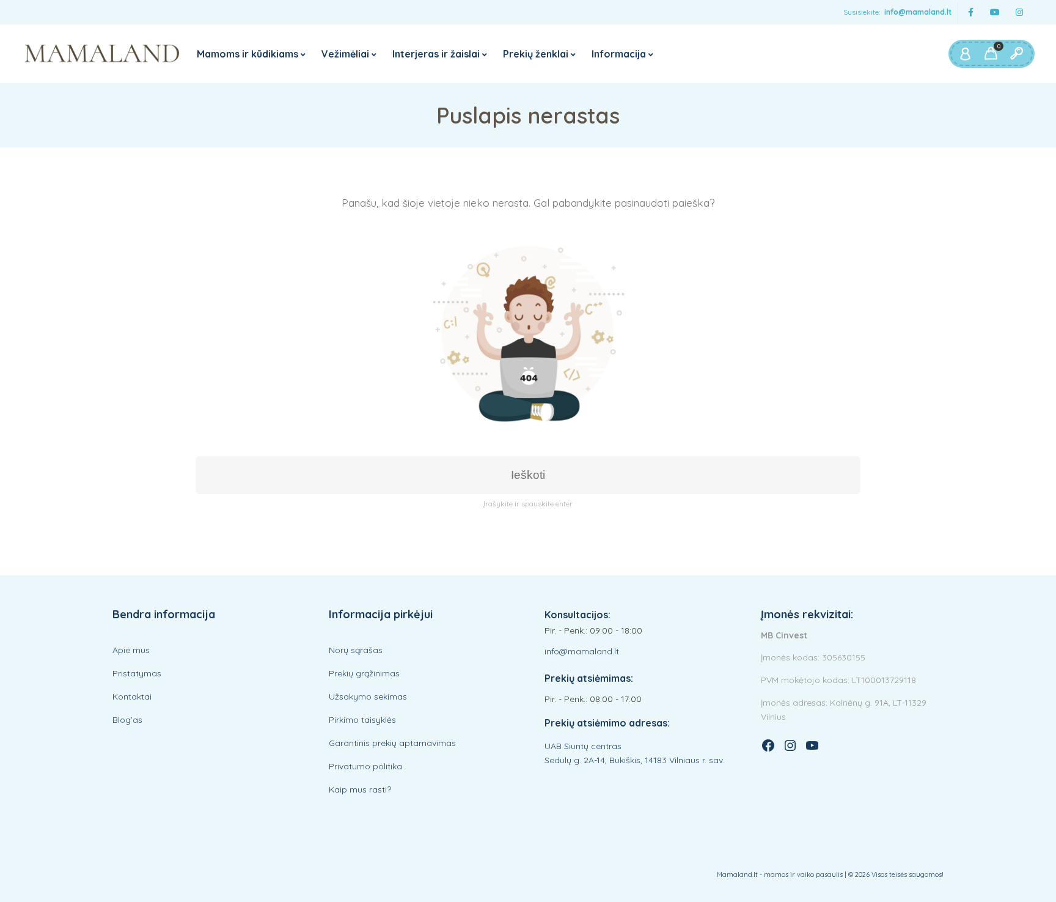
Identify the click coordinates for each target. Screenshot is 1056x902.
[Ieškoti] (1016, 53)
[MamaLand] (102, 54)
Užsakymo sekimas (368, 696)
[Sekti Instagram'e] (1019, 12)
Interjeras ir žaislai (436, 54)
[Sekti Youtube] (995, 12)
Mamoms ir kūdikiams (247, 54)
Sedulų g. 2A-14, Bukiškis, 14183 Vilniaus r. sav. (634, 760)
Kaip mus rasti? (360, 789)
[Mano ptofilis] (965, 53)
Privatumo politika (365, 766)
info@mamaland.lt (918, 12)
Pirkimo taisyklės (362, 719)
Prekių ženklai (535, 54)
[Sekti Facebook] (970, 12)
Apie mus (131, 650)
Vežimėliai (345, 54)
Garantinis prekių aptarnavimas (392, 743)
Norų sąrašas (356, 650)
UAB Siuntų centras (583, 746)
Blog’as (127, 719)
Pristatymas (136, 673)
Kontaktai (132, 696)
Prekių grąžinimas (364, 673)
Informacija (619, 54)
